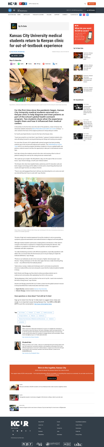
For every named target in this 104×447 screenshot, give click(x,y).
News (19, 14)
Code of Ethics (79, 425)
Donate (92, 3)
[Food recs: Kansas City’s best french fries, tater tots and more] (78, 67)
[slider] (16, 10)
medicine (51, 318)
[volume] (14, 10)
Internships (59, 434)
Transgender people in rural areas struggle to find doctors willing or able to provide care (41, 397)
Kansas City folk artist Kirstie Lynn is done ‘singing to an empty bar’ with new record (87, 125)
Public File (78, 431)
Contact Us (59, 428)
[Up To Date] (14, 26)
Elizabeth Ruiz (21, 51)
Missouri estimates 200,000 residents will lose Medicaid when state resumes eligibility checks (43, 386)
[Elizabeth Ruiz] (18, 345)
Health (38, 312)
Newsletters (41, 434)
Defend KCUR (52, 378)
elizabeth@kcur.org (27, 351)
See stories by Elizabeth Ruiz (30, 353)
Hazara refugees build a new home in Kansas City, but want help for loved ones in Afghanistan (42, 407)
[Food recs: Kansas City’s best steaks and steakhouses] (78, 90)
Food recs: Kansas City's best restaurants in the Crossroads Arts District (88, 79)
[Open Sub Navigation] (21, 14)
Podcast (31, 312)
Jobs (58, 431)
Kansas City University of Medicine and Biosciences (32, 318)
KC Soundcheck (78, 100)
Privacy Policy (79, 434)
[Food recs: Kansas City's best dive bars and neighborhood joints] (78, 55)
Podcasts (40, 431)
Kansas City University (40, 289)
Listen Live (40, 425)
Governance (78, 428)
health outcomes (48, 312)
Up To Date (22, 26)
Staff (58, 425)
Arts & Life (27, 14)
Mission (33, 315)
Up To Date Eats (78, 48)
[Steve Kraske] (18, 329)
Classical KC (74, 14)
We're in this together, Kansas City (52, 368)
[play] (10, 10)
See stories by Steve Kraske (30, 337)
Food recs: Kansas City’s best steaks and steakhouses (88, 89)
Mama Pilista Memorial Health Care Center (44, 128)
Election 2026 (12, 14)
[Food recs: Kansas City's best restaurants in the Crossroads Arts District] (78, 78)
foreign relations (23, 315)
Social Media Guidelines (81, 421)
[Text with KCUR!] (84, 34)
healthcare (41, 315)
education (21, 322)
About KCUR (41, 421)
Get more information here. (43, 304)
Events (58, 421)
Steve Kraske (14, 51)
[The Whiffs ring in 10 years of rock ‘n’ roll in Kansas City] (78, 136)
